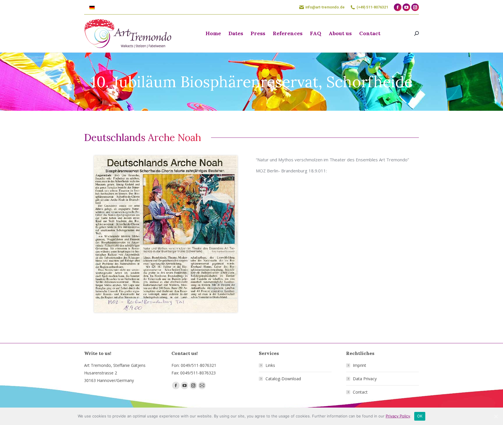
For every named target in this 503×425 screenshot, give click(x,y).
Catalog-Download (283, 378)
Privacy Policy (398, 416)
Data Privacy (365, 378)
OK (420, 416)
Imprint (359, 365)
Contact (360, 392)
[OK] (496, 416)
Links (270, 365)
